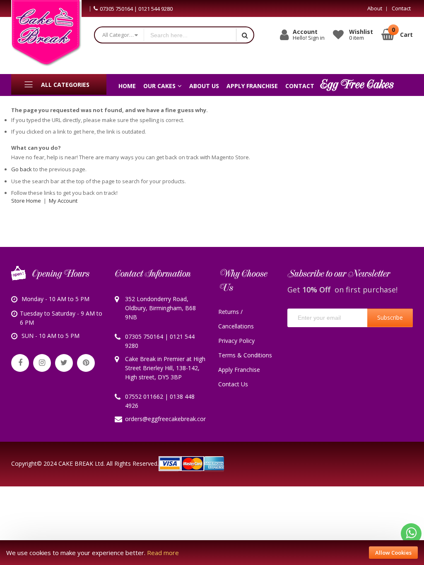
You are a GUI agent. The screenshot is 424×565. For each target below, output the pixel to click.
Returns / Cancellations (236, 319)
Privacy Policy (236, 341)
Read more (163, 552)
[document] (212, 552)
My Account (63, 200)
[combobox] (190, 35)
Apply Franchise (239, 369)
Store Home (26, 200)
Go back (21, 169)
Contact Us (233, 384)
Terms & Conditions (245, 355)
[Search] (244, 35)
